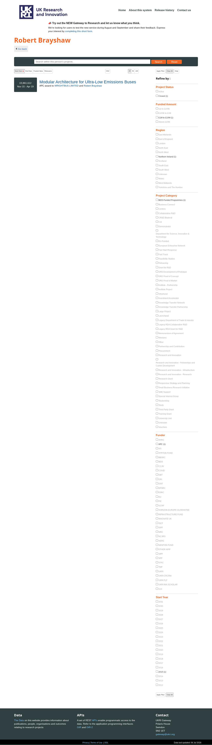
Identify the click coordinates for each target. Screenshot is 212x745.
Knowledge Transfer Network (172, 303)
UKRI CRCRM (165, 576)
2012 (161, 685)
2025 (161, 628)
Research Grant (166, 379)
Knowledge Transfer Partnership (173, 307)
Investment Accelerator (169, 298)
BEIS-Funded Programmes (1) (172, 200)
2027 (161, 619)
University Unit (165, 418)
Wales (161, 178)
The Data (19, 720)
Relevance (48, 71)
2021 (161, 645)
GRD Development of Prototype (173, 272)
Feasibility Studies (167, 259)
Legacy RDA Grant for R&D (171, 329)
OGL (106, 743)
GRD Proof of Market (168, 281)
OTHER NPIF (164, 549)
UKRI (161, 571)
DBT (160, 475)
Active (161, 91)
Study (161, 405)
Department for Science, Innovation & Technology (172, 235)
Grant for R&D (165, 267)
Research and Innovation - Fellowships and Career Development (175, 364)
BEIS (161, 462)
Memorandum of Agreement (171, 333)
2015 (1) (162, 672)
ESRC (161, 492)
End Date (29, 71)
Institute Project (165, 289)
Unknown (163, 174)
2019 (161, 654)
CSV (107, 71)
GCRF (161, 506)
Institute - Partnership (168, 285)
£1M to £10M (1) (166, 117)
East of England (166, 139)
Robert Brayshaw (93, 85)
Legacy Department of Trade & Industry (176, 320)
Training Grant (165, 414)
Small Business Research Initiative (174, 387)
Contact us (184, 10)
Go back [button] (22, 49)
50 (133, 71)
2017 (161, 663)
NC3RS (162, 536)
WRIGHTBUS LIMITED (66, 85)
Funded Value (38, 71)
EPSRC (162, 488)
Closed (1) (163, 96)
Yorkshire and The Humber (171, 187)
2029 (161, 610)
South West (164, 170)
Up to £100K (164, 109)
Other (161, 342)
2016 (161, 667)
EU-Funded (164, 241)
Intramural (163, 294)
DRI (160, 479)
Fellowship (163, 263)
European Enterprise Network (172, 246)
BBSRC (162, 457)
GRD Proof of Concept (169, 276)
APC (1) (162, 444)
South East (163, 165)
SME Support (164, 392)
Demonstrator (165, 226)
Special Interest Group (169, 396)
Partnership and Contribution (172, 346)
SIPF (161, 554)
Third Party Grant (166, 409)
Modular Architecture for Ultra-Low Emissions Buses (87, 82)
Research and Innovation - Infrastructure (177, 370)
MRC (161, 532)
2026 (161, 624)
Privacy (85, 743)
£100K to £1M (165, 113)
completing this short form (78, 31)
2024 (161, 632)
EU (160, 497)
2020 (161, 650)
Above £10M (164, 122)
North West (163, 152)
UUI (160, 589)
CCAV (161, 466)
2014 (161, 676)
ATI (160, 449)
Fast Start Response (168, 250)
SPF (160, 558)
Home (122, 10)
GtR (79, 727)
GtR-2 (89, 727)
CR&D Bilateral (165, 218)
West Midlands (165, 183)
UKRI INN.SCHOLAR (168, 584)
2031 (161, 602)
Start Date (20, 71)
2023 (161, 637)
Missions (162, 338)
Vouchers (163, 427)
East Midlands (165, 135)
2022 (161, 641)
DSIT (161, 484)
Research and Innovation (170, 355)
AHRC (161, 440)
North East (163, 148)
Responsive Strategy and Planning (174, 383)
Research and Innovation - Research (175, 374)
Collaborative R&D (167, 213)
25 (130, 71)
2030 (161, 606)
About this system (140, 10)
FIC (160, 501)
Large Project (165, 311)
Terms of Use (96, 743)
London (162, 143)
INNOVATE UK (165, 519)
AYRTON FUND (166, 453)
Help (176, 71)
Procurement (164, 351)
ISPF (161, 527)
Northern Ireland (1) (167, 157)
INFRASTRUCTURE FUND (171, 514)
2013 (161, 681)
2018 (161, 659)
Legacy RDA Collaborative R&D (173, 324)
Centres (162, 209)
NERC (161, 541)
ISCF (161, 523)
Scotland (162, 161)
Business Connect (167, 204)
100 (136, 71)
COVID (162, 470)
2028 (161, 615)
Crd (160, 222)
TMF (160, 567)
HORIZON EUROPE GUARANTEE (174, 510)
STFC (161, 563)
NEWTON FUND (166, 545)
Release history (164, 10)
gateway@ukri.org (165, 734)
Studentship (164, 401)
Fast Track (163, 254)
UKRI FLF (163, 580)
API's (94, 720)
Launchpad (164, 316)
